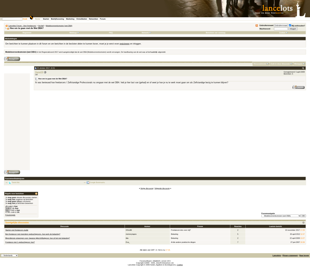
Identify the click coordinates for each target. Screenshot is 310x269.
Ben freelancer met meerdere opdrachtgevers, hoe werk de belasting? (32, 234)
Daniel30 (39, 72)
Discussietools (259, 64)
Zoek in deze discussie (280, 64)
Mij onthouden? (298, 26)
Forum (103, 19)
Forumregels (10, 215)
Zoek (25, 19)
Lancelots (277, 255)
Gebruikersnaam (266, 25)
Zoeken (282, 33)
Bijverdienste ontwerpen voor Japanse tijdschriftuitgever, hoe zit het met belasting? (37, 238)
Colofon (180, 265)
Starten (46, 19)
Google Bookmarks (97, 182)
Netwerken (93, 19)
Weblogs (73, 33)
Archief (41, 26)
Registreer (27, 33)
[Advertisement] (17, 121)
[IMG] (7, 210)
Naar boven (304, 255)
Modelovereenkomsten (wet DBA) (59, 26)
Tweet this (16, 182)
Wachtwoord (264, 29)
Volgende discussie (162, 188)
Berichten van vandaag (215, 33)
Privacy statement (290, 255)
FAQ (111, 33)
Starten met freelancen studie (16, 230)
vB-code (8, 206)
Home (37, 19)
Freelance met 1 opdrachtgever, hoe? (20, 242)
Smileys (8, 208)
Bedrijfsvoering (57, 19)
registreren (124, 43)
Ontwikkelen (81, 19)
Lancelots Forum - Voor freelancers (22, 26)
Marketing (70, 19)
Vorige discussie (146, 188)
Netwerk (145, 33)
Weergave (298, 64)
